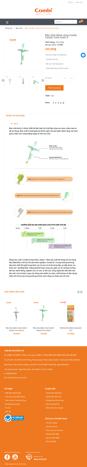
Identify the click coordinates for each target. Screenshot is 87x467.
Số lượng (48, 78)
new (52, 95)
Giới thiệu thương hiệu (13, 393)
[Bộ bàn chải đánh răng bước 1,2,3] (70, 312)
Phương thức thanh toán (55, 400)
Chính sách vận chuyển (54, 408)
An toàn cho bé (51, 426)
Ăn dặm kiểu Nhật (52, 434)
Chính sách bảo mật (53, 396)
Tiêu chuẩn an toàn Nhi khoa (15, 400)
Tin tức (7, 408)
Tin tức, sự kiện (51, 423)
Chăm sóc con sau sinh (54, 430)
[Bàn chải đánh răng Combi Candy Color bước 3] (16, 312)
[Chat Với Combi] (83, 55)
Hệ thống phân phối (12, 404)
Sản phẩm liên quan (14, 292)
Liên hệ (8, 411)
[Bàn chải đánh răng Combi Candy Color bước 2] (43, 312)
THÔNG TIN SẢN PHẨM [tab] (15, 116)
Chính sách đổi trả (52, 404)
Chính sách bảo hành (54, 393)
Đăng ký (70, 2)
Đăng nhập (79, 2)
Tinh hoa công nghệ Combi (15, 396)
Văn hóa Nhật (51, 441)
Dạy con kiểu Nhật (52, 438)
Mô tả (16, 123)
